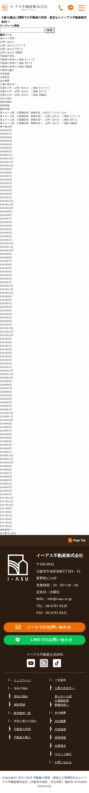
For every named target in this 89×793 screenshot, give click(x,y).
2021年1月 (6, 367)
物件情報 (4, 109)
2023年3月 (6, 275)
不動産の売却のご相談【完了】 (16, 63)
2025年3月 (6, 190)
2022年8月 (6, 300)
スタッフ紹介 (63, 754)
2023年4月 (6, 271)
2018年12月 (6, 455)
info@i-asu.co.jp (59, 599)
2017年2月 (6, 526)
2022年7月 (6, 303)
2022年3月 (6, 317)
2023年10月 (6, 250)
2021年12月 (6, 328)
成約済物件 (6, 102)
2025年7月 (6, 176)
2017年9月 (6, 508)
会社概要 (4, 80)
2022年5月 (6, 310)
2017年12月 (6, 498)
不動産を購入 (7, 70)
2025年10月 (6, 165)
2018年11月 (6, 459)
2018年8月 (6, 469)
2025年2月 (6, 194)
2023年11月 (6, 247)
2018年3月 (6, 487)
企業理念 (4, 77)
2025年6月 (6, 179)
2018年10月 (6, 462)
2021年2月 (6, 363)
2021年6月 (6, 349)
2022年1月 (6, 324)
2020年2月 (6, 406)
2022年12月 (6, 285)
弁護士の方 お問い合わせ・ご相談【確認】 (23, 95)
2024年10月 (6, 208)
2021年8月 (6, 342)
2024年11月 (6, 204)
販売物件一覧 (22, 713)
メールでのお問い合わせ (49, 627)
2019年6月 (6, 434)
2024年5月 (6, 225)
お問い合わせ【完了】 (12, 49)
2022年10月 (6, 293)
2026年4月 (6, 144)
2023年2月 (6, 278)
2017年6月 (6, 519)
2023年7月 (6, 261)
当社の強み (6, 98)
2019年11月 (6, 416)
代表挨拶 (4, 73)
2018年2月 (6, 490)
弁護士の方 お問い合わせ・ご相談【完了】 (23, 91)
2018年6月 (6, 476)
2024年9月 (6, 211)
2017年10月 (6, 505)
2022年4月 (6, 314)
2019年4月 (6, 441)
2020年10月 (6, 377)
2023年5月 (6, 268)
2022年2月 (6, 321)
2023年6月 (6, 264)
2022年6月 (6, 307)
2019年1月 (6, 452)
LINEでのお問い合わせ (52, 640)
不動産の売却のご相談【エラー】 (18, 59)
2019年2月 (6, 448)
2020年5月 (6, 395)
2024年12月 (6, 201)
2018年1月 (6, 494)
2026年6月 (6, 137)
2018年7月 (6, 473)
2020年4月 (6, 399)
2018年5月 (6, 480)
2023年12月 (6, 243)
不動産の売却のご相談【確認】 (16, 66)
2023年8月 (6, 257)
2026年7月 (6, 133)
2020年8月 (6, 384)
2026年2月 (6, 151)
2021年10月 (6, 335)
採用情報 (4, 105)
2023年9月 (6, 254)
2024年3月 (6, 232)
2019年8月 (6, 427)
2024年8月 (6, 215)
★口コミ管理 (7, 38)
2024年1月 (6, 239)
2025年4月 (6, 186)
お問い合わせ (7, 42)
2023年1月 (6, 282)
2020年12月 (6, 370)
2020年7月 (6, 388)
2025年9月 (6, 169)
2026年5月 (6, 141)
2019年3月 (6, 445)
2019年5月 (6, 437)
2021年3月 (6, 360)
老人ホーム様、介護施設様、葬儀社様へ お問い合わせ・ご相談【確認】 (39, 123)
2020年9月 (6, 381)
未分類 (3, 533)
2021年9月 (6, 338)
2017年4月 (6, 522)
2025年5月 (6, 183)
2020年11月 (6, 374)
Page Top (79, 540)
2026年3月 (6, 148)
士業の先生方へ (8, 84)
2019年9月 (6, 423)
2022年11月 (6, 289)
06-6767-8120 (56, 606)
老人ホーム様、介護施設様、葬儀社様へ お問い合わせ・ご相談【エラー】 (40, 116)
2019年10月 (6, 420)
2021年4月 (6, 356)
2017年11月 (6, 501)
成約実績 (19, 704)
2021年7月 (6, 346)
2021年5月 (6, 353)
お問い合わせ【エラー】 (13, 45)
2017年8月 (6, 512)
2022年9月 (6, 296)
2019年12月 (6, 413)
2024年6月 (6, 222)
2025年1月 (6, 197)
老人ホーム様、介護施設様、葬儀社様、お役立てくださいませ (33, 112)
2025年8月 (6, 172)
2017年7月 (6, 515)
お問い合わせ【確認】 (12, 52)
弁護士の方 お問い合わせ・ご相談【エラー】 (25, 87)
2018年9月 (6, 466)
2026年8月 (6, 130)
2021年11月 (6, 331)
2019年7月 (6, 430)
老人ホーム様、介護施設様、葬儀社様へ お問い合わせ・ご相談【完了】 (39, 119)
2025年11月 (6, 162)
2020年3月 (6, 402)
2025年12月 (6, 158)
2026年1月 (6, 155)
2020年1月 (6, 409)
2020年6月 (6, 391)
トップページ (22, 680)
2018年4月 (6, 483)
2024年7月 (6, 218)
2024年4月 (6, 229)
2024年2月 (6, 236)
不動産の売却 (7, 56)
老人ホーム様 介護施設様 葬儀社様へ (63, 701)
